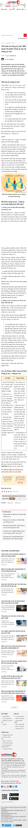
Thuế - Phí (12, 9)
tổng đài (9, 481)
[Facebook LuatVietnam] (2, 787)
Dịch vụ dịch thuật (19, 724)
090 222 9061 (21, 477)
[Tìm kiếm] (25, 35)
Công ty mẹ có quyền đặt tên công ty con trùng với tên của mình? (13, 532)
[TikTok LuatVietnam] (11, 787)
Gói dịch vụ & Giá (14, 5)
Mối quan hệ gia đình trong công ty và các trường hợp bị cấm (14, 526)
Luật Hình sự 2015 (8, 821)
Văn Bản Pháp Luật (6, 820)
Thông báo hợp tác (7, 748)
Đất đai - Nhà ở (21, 9)
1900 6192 (8, 477)
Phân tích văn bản (19, 718)
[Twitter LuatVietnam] (13, 787)
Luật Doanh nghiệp (16, 820)
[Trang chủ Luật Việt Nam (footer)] (14, 755)
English (21, 4)
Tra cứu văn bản (19, 716)
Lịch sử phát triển (7, 718)
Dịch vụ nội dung (19, 726)
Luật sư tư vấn (21, 481)
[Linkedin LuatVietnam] (16, 787)
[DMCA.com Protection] (17, 826)
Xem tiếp (14, 707)
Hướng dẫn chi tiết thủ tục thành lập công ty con (14, 515)
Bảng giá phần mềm (8, 735)
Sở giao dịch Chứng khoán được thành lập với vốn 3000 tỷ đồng (13, 538)
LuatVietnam (12, 55)
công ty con (18, 502)
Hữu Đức (11, 59)
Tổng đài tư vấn (19, 728)
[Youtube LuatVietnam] (8, 787)
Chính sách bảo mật (8, 743)
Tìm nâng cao (23, 38)
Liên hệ (4, 724)
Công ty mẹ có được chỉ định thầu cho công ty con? (13, 521)
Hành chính (4, 9)
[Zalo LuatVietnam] (5, 787)
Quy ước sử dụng (7, 740)
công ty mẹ (10, 502)
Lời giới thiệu (6, 716)
